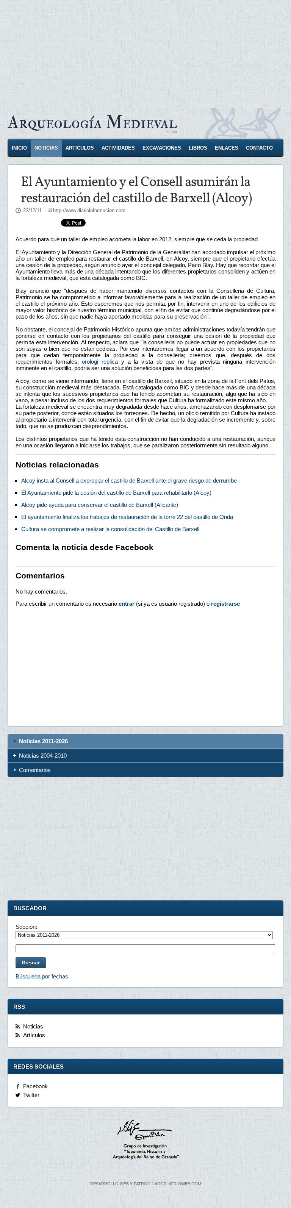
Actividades (118, 148)
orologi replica (100, 361)
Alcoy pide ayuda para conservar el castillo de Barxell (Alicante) (99, 505)
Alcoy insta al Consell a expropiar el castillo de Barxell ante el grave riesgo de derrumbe (129, 480)
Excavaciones (161, 148)
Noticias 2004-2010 (43, 755)
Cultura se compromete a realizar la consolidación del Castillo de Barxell (110, 529)
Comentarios (35, 770)
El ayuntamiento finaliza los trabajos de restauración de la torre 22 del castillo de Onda (127, 517)
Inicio (19, 148)
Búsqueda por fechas (42, 976)
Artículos (80, 148)
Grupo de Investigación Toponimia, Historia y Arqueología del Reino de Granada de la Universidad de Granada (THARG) (145, 1141)
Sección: (26, 927)
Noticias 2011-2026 (43, 741)
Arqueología (92, 122)
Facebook (35, 1086)
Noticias (46, 148)
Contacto (259, 148)
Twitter (31, 1095)
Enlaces (226, 148)
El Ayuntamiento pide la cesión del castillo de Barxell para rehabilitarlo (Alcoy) (116, 492)
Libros (198, 148)
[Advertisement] (145, 53)
